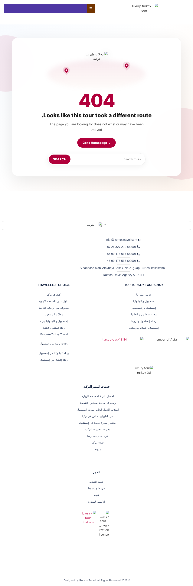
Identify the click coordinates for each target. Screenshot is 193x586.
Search (59, 159)
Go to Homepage (96, 143)
